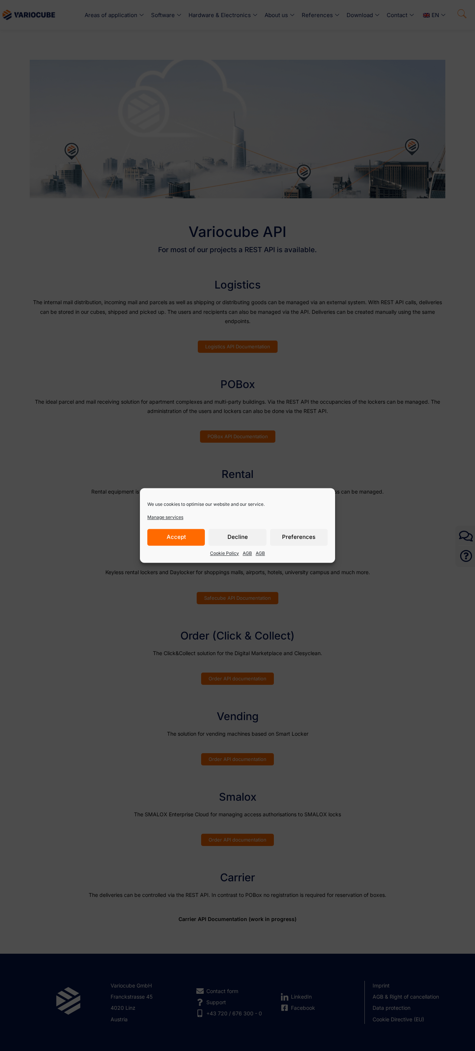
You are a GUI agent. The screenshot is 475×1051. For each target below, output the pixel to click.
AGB (247, 553)
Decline (237, 537)
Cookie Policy (224, 553)
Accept (176, 537)
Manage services (165, 517)
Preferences (298, 537)
